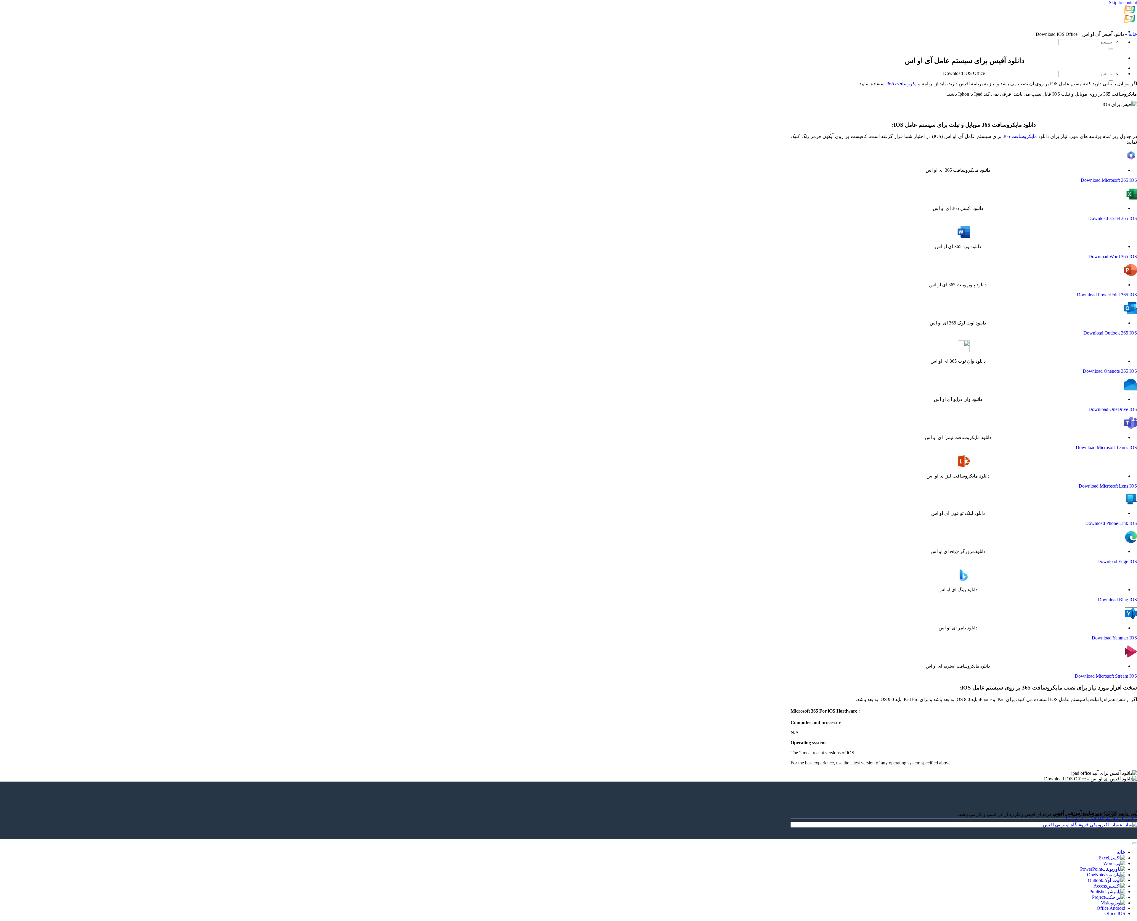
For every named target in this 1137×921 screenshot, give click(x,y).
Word (1108, 863)
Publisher (1098, 891)
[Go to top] (1134, 843)
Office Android (1111, 908)
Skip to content (1123, 2)
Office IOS (1114, 913)
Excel (1104, 857)
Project (1098, 897)
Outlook (1095, 880)
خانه (1133, 34)
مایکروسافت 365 (904, 83)
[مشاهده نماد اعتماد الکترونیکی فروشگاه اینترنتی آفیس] (1090, 824)
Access (1100, 885)
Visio (1106, 902)
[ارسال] (1111, 49)
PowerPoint (1091, 869)
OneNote (1095, 874)
